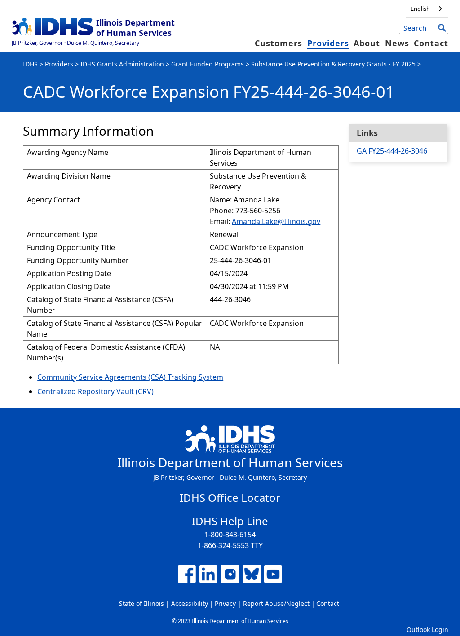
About (367, 43)
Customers (278, 43)
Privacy (225, 603)
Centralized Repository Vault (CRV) (95, 391)
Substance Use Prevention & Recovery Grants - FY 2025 (333, 64)
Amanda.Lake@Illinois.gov (276, 221)
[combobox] (427, 9)
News (397, 43)
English (420, 8)
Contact (431, 43)
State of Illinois (141, 603)
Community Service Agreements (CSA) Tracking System (130, 377)
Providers (328, 43)
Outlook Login (427, 629)
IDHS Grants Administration (122, 64)
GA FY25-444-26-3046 (392, 151)
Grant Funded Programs (207, 64)
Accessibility (189, 603)
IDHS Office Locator (230, 497)
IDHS (30, 64)
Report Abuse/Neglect (276, 603)
